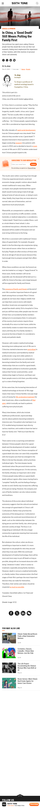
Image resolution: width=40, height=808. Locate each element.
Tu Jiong (7, 66)
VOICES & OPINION (8, 28)
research (18, 143)
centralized (32, 349)
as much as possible (17, 587)
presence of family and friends (16, 289)
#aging (23, 69)
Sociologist (17, 77)
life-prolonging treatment (25, 397)
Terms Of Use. (32, 168)
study (35, 146)
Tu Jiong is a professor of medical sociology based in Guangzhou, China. (24, 84)
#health (28, 69)
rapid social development (26, 130)
